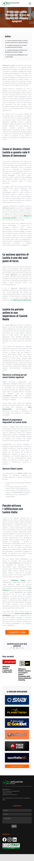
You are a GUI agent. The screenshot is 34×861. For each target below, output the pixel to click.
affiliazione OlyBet (18, 580)
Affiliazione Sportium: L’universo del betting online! (7, 669)
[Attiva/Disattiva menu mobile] (30, 3)
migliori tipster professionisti (21, 300)
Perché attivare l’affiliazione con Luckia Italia (16, 56)
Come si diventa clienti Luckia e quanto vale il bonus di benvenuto (16, 41)
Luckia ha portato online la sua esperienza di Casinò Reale (16, 51)
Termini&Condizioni (8, 798)
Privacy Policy (19, 798)
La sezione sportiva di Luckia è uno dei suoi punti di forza (16, 46)
